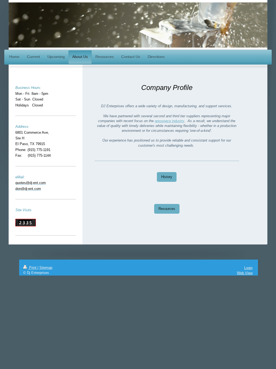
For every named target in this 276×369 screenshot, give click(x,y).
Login (248, 268)
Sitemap (45, 268)
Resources (166, 209)
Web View (245, 273)
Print (32, 268)
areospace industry (169, 121)
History (166, 177)
